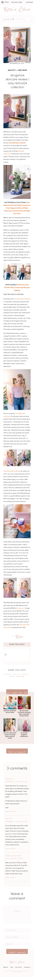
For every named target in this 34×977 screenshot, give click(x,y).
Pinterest (25, 674)
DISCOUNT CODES (16, 2)
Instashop (29, 2)
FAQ (11, 967)
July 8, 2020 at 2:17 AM (13, 858)
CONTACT (27, 967)
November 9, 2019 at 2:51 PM (16, 821)
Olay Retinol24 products (11, 471)
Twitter (12, 676)
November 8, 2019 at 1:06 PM (16, 781)
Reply (14, 811)
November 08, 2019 (17, 63)
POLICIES (18, 967)
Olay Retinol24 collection (22, 299)
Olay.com (20, 608)
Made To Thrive (17, 971)
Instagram (16, 674)
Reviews (22, 70)
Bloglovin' (21, 676)
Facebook (7, 674)
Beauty (12, 70)
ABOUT (5, 967)
